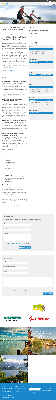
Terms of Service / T (19, 388)
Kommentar (5, 276)
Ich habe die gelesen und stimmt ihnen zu (17, 290)
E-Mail (5, 228)
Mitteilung (6, 233)
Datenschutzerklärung (16, 243)
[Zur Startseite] (5, 4)
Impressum (17, 391)
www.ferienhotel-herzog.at (7, 196)
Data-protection (18, 393)
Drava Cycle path (14, 359)
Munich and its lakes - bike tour (14, 332)
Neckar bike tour (42, 331)
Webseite (5, 271)
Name (5, 223)
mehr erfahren (14, 351)
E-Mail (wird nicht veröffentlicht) (9, 266)
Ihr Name (5, 261)
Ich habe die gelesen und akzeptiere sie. (18, 244)
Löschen (21, 247)
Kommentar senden (48, 293)
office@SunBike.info (7, 394)
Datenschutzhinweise (14, 290)
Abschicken (28, 247)
